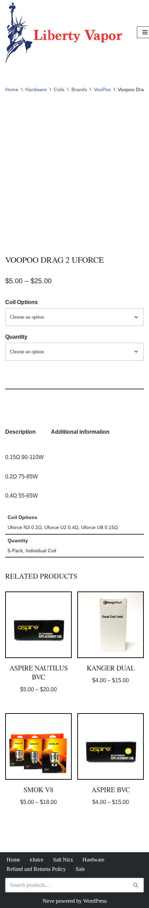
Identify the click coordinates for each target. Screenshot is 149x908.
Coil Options (21, 302)
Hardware (36, 89)
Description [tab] (20, 432)
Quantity (16, 337)
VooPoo (102, 89)
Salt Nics (63, 860)
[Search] (136, 885)
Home (11, 89)
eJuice (36, 860)
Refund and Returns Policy (36, 869)
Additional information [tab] (80, 432)
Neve (48, 901)
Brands (79, 89)
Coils (59, 89)
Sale (80, 869)
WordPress (95, 901)
